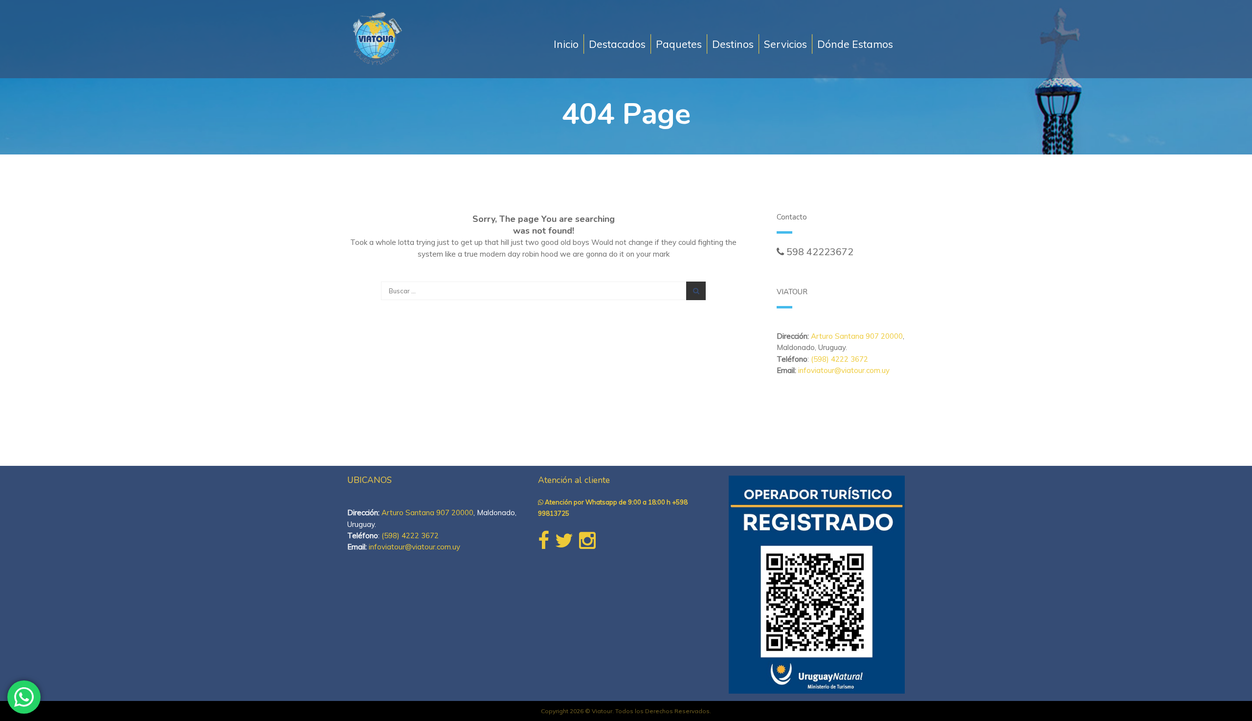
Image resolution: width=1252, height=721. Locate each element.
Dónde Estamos (855, 44)
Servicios (785, 44)
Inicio (566, 44)
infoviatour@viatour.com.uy (844, 370)
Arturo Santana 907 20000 (857, 336)
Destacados (617, 44)
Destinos (733, 44)
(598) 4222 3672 (839, 359)
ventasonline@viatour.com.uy (841, 263)
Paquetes (679, 44)
